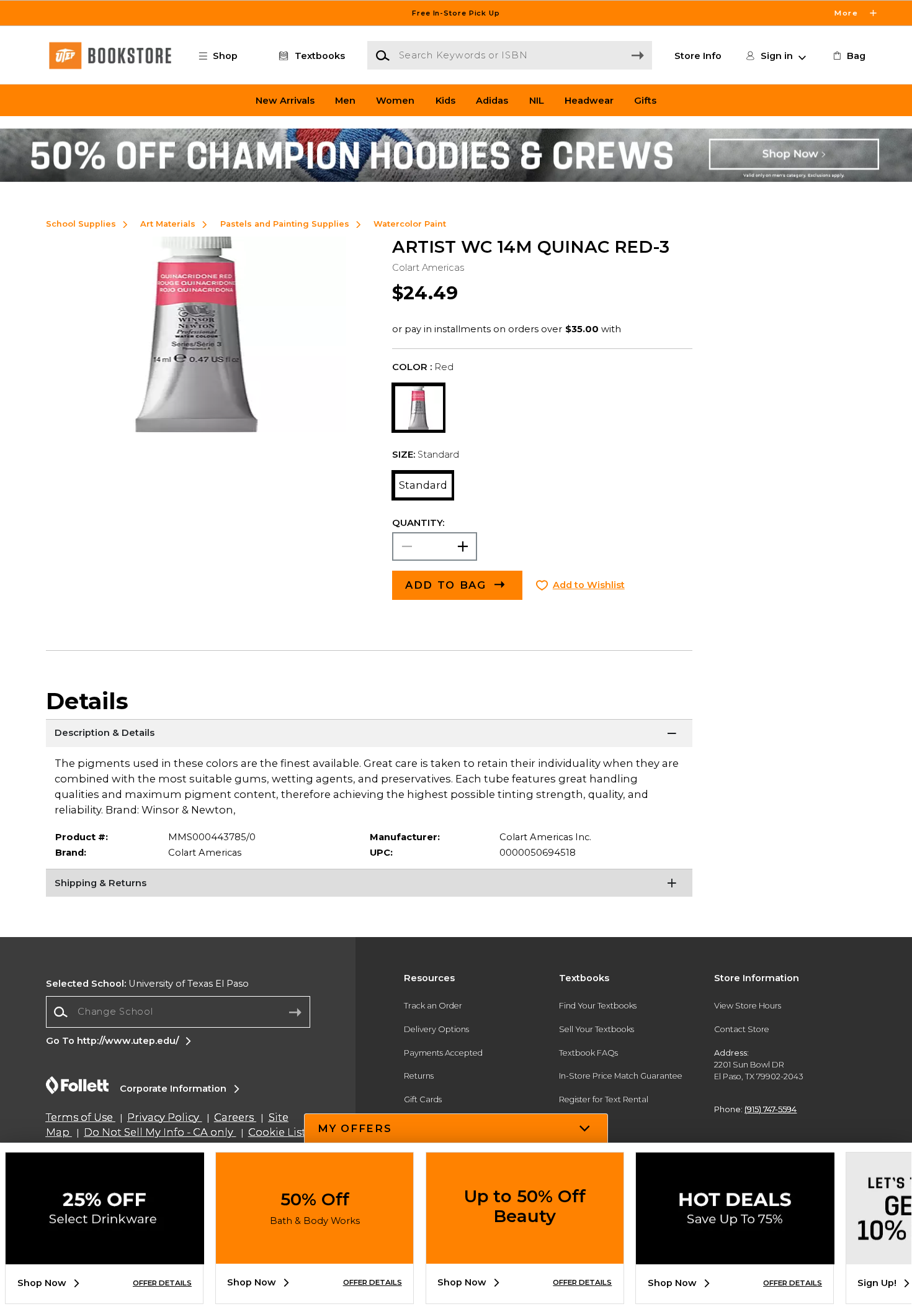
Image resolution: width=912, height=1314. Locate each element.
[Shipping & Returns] (369, 884)
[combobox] (178, 1012)
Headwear (589, 100)
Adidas (492, 100)
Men (345, 100)
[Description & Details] (369, 735)
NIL (536, 100)
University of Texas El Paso (147, 983)
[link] (848, 56)
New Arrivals (285, 100)
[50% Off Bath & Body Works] (314, 1254)
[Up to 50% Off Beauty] (525, 1254)
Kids (445, 100)
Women (395, 100)
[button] (456, 13)
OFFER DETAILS (162, 1283)
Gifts (645, 100)
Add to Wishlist (589, 585)
